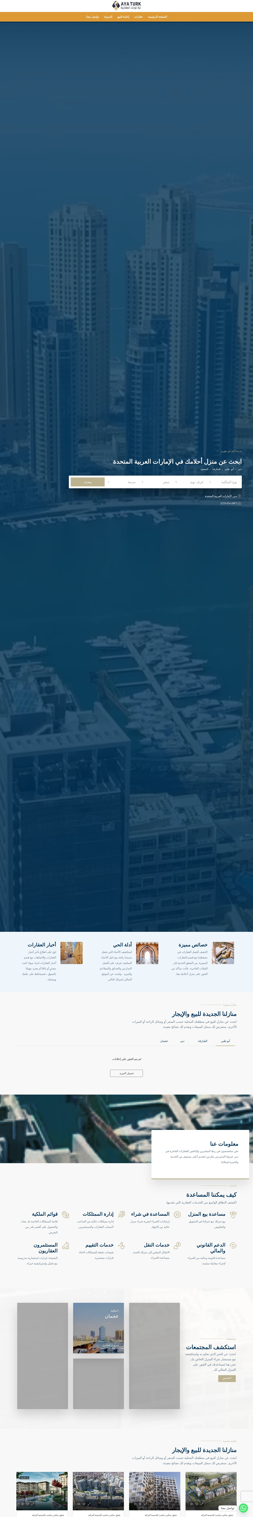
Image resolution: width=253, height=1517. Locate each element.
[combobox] (223, 482)
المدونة (108, 16)
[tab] (225, 1041)
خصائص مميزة (193, 944)
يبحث (88, 482)
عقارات (138, 16)
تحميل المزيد (126, 1073)
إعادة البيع (123, 16)
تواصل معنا (92, 16)
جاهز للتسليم (81, 1478)
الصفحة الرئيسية (157, 16)
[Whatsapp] (243, 1508)
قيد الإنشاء (194, 1478)
